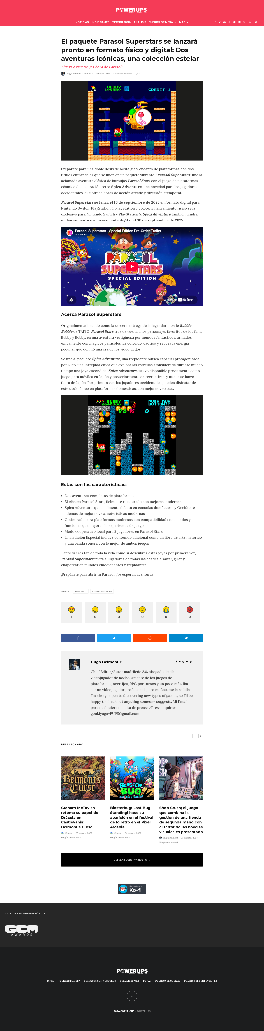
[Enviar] (150, 638)
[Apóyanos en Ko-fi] (132, 886)
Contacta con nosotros (100, 980)
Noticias (82, 22)
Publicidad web (129, 980)
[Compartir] (78, 638)
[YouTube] (224, 22)
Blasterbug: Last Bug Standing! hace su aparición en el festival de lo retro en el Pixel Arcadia (131, 817)
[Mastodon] (234, 22)
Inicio (50, 980)
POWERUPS (143, 1011)
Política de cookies (167, 980)
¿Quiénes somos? (69, 980)
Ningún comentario (71, 837)
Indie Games (100, 22)
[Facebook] (215, 22)
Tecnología (121, 22)
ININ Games (81, 591)
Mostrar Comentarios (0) (130, 860)
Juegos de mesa (161, 22)
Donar (147, 980)
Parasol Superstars (103, 591)
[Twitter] (219, 22)
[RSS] (244, 22)
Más (182, 22)
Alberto (69, 833)
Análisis (140, 22)
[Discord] (239, 22)
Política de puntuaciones (200, 980)
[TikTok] (229, 22)
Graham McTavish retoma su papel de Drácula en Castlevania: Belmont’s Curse (79, 817)
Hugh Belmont (73, 73)
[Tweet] (114, 638)
